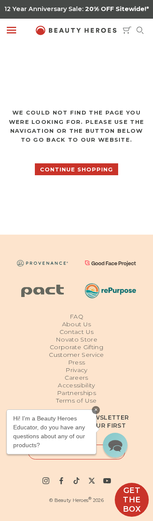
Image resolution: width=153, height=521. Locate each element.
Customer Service (76, 355)
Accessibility (76, 385)
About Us (76, 324)
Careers (76, 377)
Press (76, 362)
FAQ (76, 316)
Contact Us (77, 332)
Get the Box (132, 500)
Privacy (76, 370)
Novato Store (76, 339)
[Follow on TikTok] (76, 480)
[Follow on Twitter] (92, 480)
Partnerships (76, 393)
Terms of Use (76, 400)
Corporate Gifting (76, 347)
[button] (115, 445)
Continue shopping (76, 169)
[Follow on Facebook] (61, 480)
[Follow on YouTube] (107, 480)
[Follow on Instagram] (46, 480)
